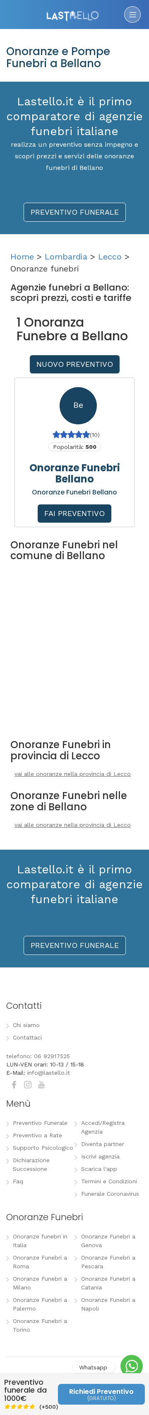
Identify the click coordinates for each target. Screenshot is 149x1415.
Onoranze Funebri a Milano (40, 1283)
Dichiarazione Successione (31, 1164)
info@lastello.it (48, 1072)
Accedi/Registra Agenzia (103, 1127)
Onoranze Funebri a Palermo (40, 1304)
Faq (18, 1181)
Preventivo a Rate (37, 1135)
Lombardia (66, 257)
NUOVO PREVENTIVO (74, 364)
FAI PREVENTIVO (74, 513)
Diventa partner (102, 1144)
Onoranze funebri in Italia (40, 1240)
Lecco (110, 257)
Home (22, 257)
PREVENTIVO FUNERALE (75, 212)
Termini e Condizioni (109, 1181)
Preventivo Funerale (40, 1122)
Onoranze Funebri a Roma (40, 1262)
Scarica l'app (99, 1168)
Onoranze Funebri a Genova (108, 1240)
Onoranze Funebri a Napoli (108, 1304)
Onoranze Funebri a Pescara (108, 1262)
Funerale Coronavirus (110, 1193)
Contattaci (27, 1037)
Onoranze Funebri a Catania (108, 1283)
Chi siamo (26, 1025)
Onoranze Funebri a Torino (40, 1325)
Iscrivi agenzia (100, 1156)
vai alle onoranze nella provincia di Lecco (72, 773)
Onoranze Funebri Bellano (74, 473)
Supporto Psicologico (43, 1147)
